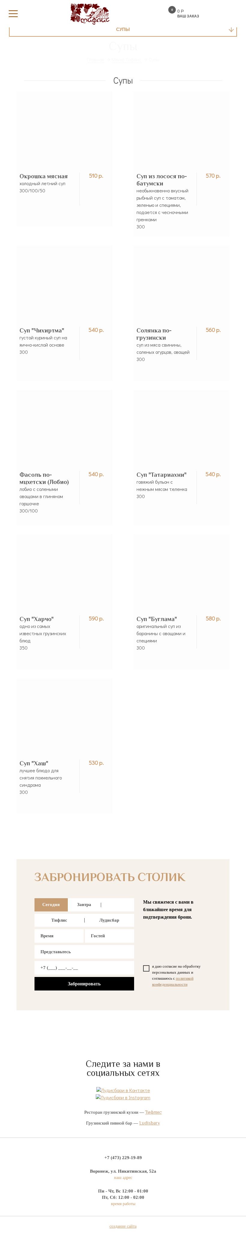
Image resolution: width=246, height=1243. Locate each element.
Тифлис (59, 920)
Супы (123, 29)
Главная (95, 59)
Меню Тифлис (126, 59)
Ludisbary (149, 1123)
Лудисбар (109, 920)
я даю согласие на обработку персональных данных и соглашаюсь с (176, 975)
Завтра (84, 904)
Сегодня (51, 904)
